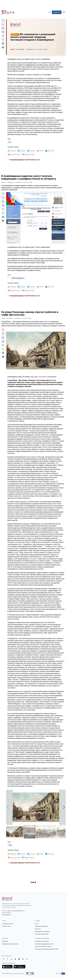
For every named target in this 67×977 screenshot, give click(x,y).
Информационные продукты (10, 944)
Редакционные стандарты (42, 931)
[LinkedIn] (22, 959)
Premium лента (6, 926)
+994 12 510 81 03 (6, 912)
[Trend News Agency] (7, 898)
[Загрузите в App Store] (7, 966)
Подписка (5, 941)
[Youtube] (15, 959)
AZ (60, 973)
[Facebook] (7, 959)
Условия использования (42, 941)
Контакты (38, 929)
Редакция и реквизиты (41, 926)
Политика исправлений (41, 934)
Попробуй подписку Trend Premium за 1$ (25, 160)
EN (56, 973)
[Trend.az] (7, 12)
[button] (3, 20)
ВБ (9, 142)
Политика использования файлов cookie (46, 949)
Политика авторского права (43, 946)
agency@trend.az (6, 914)
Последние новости (7, 923)
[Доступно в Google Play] (19, 966)
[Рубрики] (64, 12)
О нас (36, 923)
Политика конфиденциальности (44, 944)
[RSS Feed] (26, 959)
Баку (10, 845)
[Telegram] (19, 959)
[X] (11, 959)
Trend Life (41, 377)
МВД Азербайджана (18, 278)
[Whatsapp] (3, 959)
